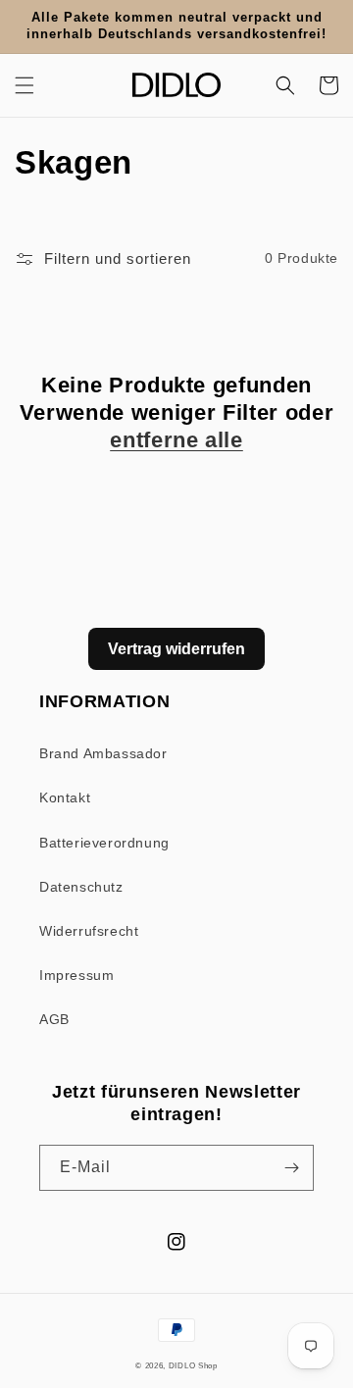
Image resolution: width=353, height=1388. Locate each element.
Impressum (76, 975)
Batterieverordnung (104, 842)
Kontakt (64, 797)
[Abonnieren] (291, 1168)
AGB (54, 1019)
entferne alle (176, 440)
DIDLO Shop (193, 1365)
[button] (24, 85)
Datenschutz (81, 887)
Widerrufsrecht (88, 931)
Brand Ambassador (103, 753)
